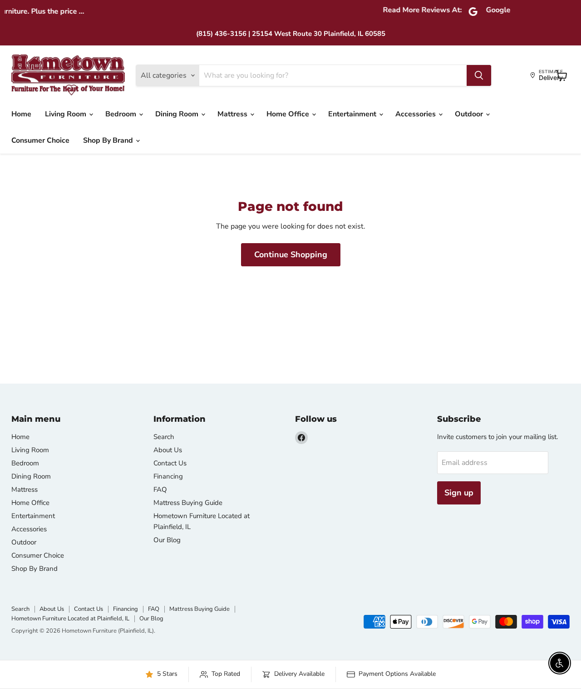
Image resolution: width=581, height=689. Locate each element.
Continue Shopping (290, 254)
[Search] (479, 75)
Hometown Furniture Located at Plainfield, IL (70, 618)
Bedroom (121, 114)
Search (163, 436)
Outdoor (470, 114)
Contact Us (170, 463)
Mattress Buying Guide (187, 502)
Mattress (233, 114)
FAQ (160, 489)
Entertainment (353, 114)
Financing (168, 476)
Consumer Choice (40, 140)
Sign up (458, 492)
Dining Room (177, 114)
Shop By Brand (109, 140)
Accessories (416, 114)
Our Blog (167, 539)
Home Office (288, 114)
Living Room (66, 114)
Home (21, 114)
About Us (167, 449)
